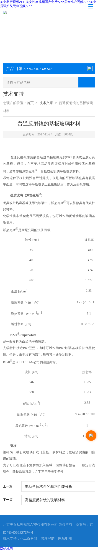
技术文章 (46, 103)
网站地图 (65, 538)
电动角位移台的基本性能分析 (48, 486)
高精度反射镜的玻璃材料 (45, 500)
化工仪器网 (28, 538)
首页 (30, 103)
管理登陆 (47, 538)
